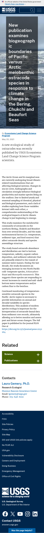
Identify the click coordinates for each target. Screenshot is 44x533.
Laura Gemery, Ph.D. (16, 383)
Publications (11, 360)
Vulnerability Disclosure (13, 456)
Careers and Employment (13, 461)
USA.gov (6, 450)
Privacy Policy (8, 429)
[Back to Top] (35, 524)
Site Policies (7, 424)
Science (8, 354)
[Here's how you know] (22, 3)
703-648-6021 (16, 397)
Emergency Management (13, 471)
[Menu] (39, 10)
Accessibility (8, 414)
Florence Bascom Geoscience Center (19, 391)
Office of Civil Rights (11, 476)
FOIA (4, 419)
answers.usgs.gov (10, 524)
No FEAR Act (8, 445)
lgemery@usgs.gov (18, 394)
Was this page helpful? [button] (22, 530)
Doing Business (9, 466)
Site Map (6, 435)
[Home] (8, 12)
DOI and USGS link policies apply (17, 440)
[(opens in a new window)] (5, 514)
